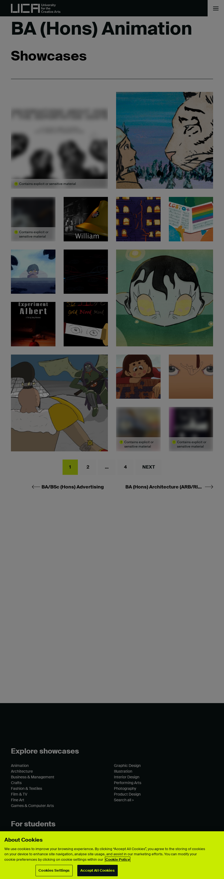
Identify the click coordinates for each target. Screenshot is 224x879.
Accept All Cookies (97, 870)
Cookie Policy (117, 859)
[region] (112, 855)
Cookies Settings (54, 870)
